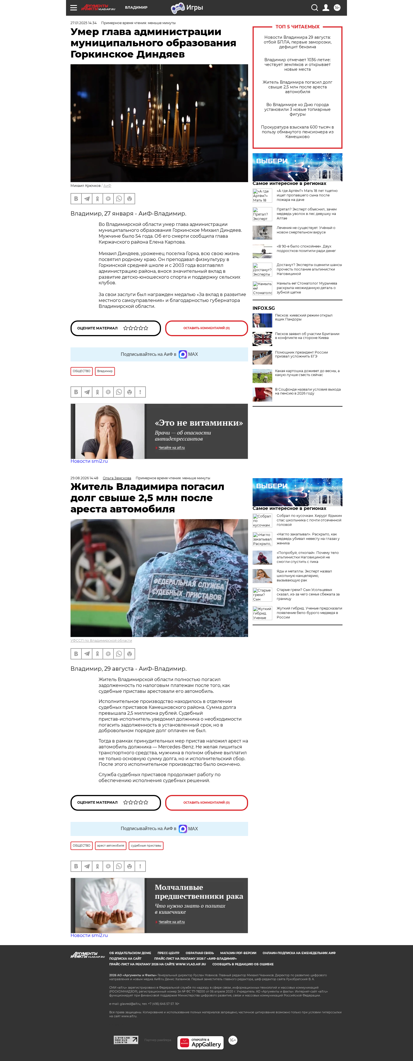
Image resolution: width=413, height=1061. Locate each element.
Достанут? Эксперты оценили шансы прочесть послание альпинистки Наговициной (309, 269)
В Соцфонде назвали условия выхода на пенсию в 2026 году (308, 391)
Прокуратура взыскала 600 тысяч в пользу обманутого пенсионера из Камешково (297, 132)
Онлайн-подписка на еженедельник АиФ (299, 953)
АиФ (107, 186)
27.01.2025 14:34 (84, 23)
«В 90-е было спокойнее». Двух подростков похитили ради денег (306, 248)
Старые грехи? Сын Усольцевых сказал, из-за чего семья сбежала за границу (308, 594)
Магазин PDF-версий (238, 953)
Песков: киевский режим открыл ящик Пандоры (304, 317)
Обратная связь (200, 953)
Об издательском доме (130, 953)
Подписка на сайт (125, 959)
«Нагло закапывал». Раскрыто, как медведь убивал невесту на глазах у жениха (308, 538)
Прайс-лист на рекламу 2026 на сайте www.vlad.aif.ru (157, 964)
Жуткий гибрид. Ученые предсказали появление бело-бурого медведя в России (309, 612)
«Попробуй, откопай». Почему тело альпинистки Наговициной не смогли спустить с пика (308, 557)
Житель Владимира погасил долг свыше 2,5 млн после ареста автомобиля (297, 87)
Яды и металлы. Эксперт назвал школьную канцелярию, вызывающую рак (304, 575)
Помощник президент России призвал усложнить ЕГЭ (301, 354)
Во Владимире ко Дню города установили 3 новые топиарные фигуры (297, 109)
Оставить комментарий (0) (206, 328)
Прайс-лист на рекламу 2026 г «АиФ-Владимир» (195, 959)
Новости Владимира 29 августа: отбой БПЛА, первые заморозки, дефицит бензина (298, 42)
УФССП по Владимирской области (101, 640)
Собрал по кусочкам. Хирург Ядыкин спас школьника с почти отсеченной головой (309, 520)
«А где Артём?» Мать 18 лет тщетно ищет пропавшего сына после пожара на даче (307, 195)
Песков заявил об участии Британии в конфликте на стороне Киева (307, 336)
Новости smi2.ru (89, 461)
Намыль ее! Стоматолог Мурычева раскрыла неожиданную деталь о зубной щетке (307, 287)
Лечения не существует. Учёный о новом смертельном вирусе (306, 230)
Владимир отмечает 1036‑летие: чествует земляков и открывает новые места (297, 65)
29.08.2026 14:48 (84, 478)
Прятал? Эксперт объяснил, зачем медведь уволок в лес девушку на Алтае (307, 213)
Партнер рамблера (157, 1040)
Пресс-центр (168, 953)
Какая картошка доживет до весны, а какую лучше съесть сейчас (307, 373)
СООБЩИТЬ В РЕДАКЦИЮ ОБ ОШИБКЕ (243, 964)
